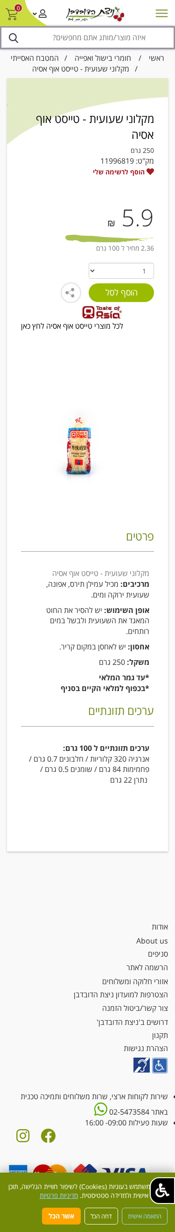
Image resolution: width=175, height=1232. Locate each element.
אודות (160, 927)
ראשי (156, 58)
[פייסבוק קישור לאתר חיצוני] (48, 1138)
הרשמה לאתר (147, 967)
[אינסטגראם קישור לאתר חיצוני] (23, 1138)
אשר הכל (61, 1215)
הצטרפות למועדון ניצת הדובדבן (121, 994)
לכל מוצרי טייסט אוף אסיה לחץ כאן (72, 326)
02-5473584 (128, 1112)
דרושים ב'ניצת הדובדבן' (132, 1022)
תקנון (160, 1035)
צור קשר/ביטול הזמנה (135, 1008)
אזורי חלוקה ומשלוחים (135, 981)
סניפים (158, 954)
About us (152, 941)
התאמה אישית (144, 1216)
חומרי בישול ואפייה (103, 58)
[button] (162, 1190)
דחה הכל (101, 1216)
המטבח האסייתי (35, 58)
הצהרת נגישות (146, 1048)
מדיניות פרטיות (59, 1195)
